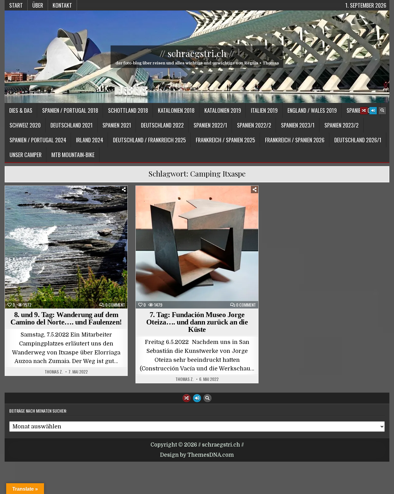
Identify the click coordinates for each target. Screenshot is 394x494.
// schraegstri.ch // (197, 53)
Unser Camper (26, 155)
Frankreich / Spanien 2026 (294, 140)
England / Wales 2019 (312, 110)
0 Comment (115, 305)
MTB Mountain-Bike (72, 155)
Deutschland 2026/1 (357, 140)
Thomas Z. (54, 371)
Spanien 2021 (117, 125)
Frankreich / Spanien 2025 (225, 140)
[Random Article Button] (364, 110)
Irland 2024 (89, 140)
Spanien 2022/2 (254, 125)
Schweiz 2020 (25, 125)
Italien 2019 (264, 110)
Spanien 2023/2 (341, 125)
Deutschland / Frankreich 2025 (149, 140)
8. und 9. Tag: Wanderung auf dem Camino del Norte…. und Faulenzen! (66, 318)
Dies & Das (20, 110)
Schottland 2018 (128, 110)
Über (37, 5)
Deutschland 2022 (162, 125)
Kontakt (62, 5)
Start (16, 5)
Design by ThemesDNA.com (197, 455)
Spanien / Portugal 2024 (38, 140)
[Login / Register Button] (373, 110)
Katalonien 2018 (176, 110)
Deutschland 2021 (71, 125)
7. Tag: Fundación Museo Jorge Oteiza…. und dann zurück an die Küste (197, 322)
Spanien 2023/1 (298, 125)
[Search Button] (382, 110)
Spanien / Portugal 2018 (70, 110)
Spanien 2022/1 (210, 125)
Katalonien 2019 (222, 110)
